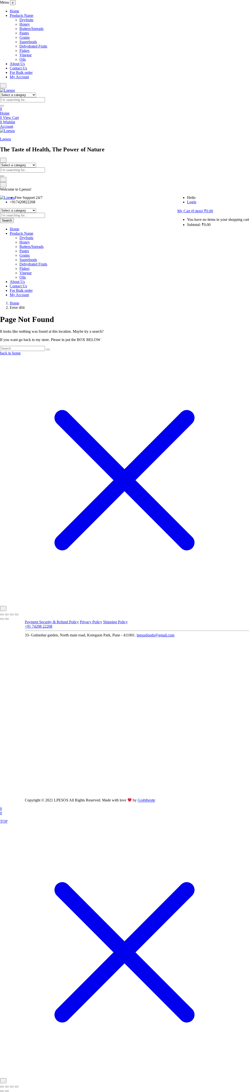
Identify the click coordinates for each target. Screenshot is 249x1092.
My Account (19, 77)
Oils (22, 59)
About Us (17, 64)
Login (191, 202)
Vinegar (25, 55)
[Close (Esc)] (16, 614)
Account (6, 126)
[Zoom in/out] (2, 614)
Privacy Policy (91, 622)
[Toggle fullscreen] (7, 614)
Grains (24, 37)
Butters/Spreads (31, 29)
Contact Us (18, 68)
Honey (24, 24)
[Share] (12, 614)
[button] (195, 211)
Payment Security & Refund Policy (52, 622)
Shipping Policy (115, 622)
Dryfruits (26, 20)
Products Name (21, 15)
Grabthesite (146, 800)
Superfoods (28, 42)
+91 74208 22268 (38, 626)
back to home (10, 353)
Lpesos (5, 139)
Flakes (24, 51)
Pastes (24, 33)
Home (14, 11)
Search (7, 220)
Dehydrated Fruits (33, 46)
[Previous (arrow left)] (2, 619)
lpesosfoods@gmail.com (155, 635)
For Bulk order (21, 72)
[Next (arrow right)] (7, 619)
